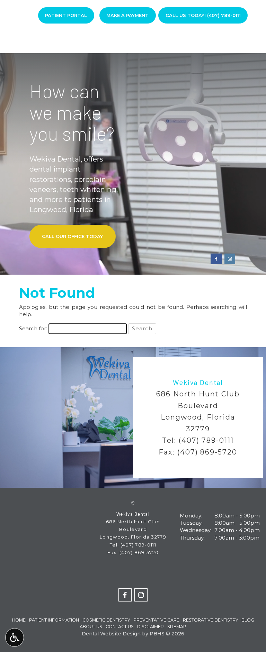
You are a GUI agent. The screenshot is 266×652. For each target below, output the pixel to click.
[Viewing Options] (14, 637)
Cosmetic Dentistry (106, 620)
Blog (193, 40)
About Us (91, 626)
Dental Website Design (111, 634)
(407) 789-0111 (206, 440)
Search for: (33, 328)
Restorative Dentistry (210, 620)
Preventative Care (156, 620)
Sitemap (176, 626)
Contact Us (120, 626)
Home (35, 40)
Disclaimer (150, 626)
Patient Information (54, 620)
